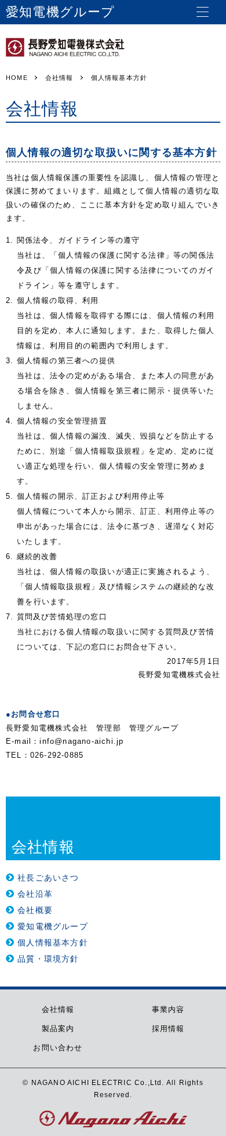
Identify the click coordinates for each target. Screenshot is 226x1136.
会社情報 (58, 1009)
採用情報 (168, 1028)
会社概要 (35, 910)
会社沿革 (35, 893)
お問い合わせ (57, 1047)
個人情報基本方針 (52, 942)
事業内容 (168, 1009)
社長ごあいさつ (48, 877)
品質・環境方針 (48, 958)
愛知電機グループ (52, 926)
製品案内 (58, 1028)
